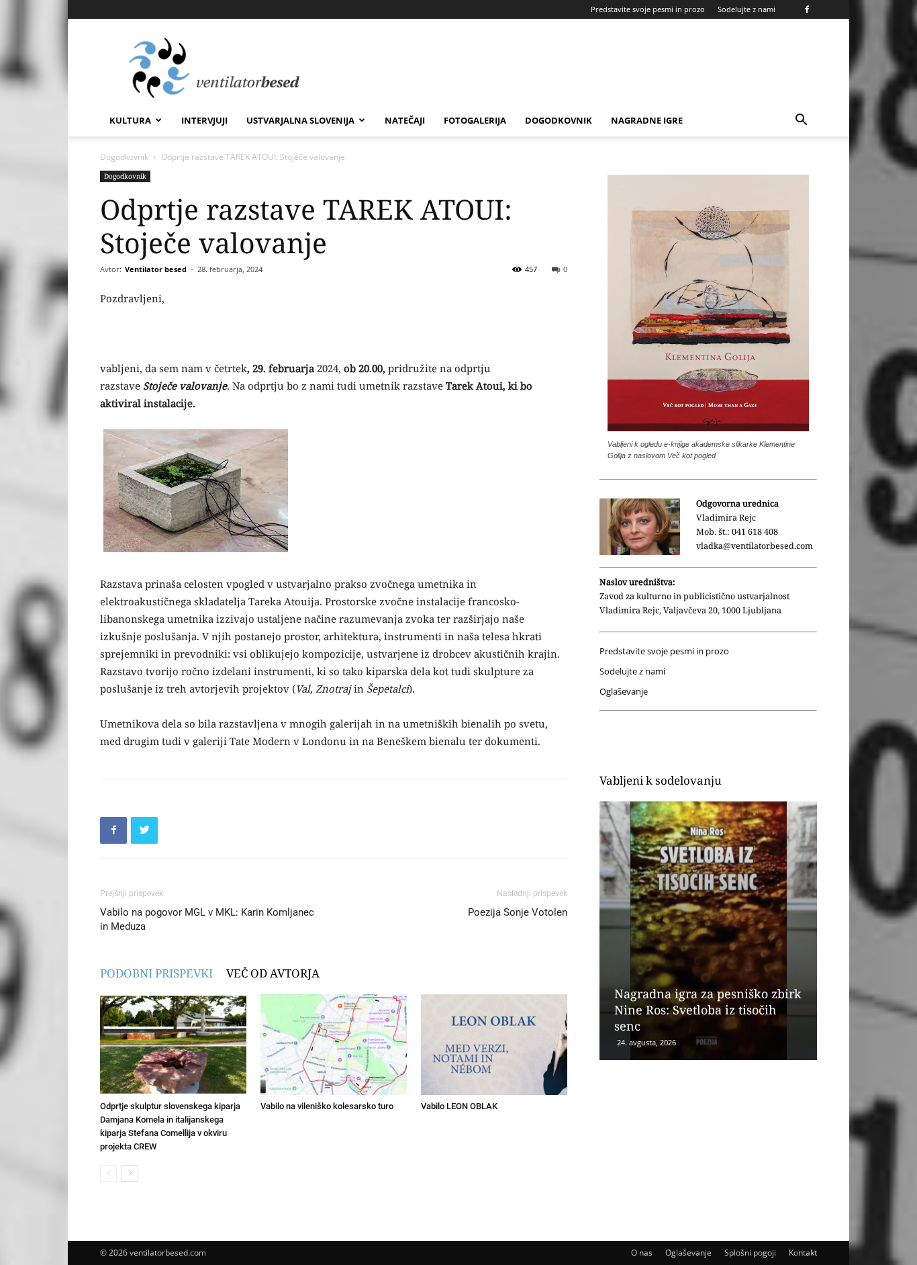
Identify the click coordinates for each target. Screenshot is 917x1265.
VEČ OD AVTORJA (273, 973)
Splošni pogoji (750, 1252)
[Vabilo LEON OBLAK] (494, 1044)
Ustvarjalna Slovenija (300, 120)
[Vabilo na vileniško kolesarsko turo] (333, 1044)
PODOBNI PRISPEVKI (156, 973)
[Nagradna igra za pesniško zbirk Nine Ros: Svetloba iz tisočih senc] (708, 930)
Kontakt (803, 1252)
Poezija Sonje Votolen (517, 912)
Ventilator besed (156, 269)
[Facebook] (807, 9)
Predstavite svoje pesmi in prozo (648, 9)
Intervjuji (204, 120)
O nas (642, 1252)
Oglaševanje (623, 691)
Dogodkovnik (558, 120)
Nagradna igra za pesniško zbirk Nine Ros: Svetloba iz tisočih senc (708, 1010)
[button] (801, 121)
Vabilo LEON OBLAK (459, 1106)
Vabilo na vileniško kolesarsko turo (326, 1106)
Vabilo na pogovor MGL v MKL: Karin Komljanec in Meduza (207, 919)
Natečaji (405, 120)
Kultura (130, 120)
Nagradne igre (647, 120)
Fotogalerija (475, 120)
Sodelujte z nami (746, 9)
